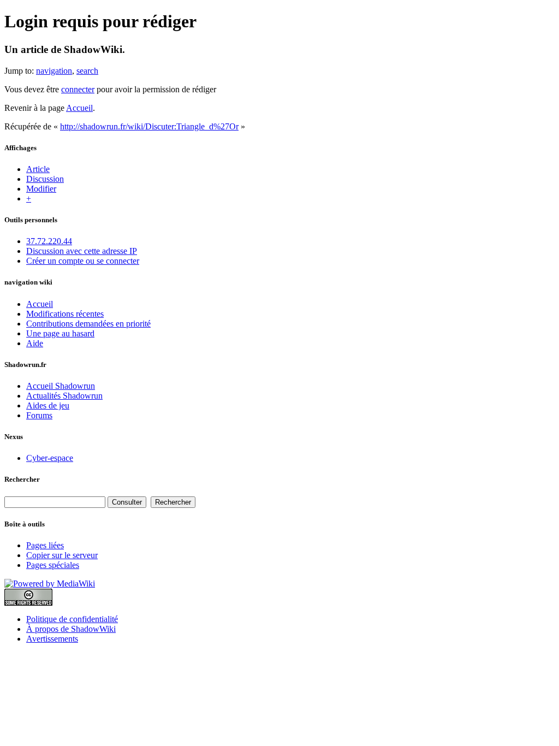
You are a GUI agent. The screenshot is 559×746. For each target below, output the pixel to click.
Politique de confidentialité (72, 619)
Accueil (79, 108)
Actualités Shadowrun (64, 395)
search (87, 70)
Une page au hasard (60, 333)
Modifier (41, 188)
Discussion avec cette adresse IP (81, 251)
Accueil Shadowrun (60, 385)
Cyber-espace (49, 458)
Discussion (45, 178)
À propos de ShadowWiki (71, 628)
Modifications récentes (65, 313)
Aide (34, 343)
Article (38, 169)
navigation (54, 70)
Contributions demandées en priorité (88, 323)
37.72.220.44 (49, 241)
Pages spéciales (52, 565)
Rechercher (22, 479)
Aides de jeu (47, 405)
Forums (39, 415)
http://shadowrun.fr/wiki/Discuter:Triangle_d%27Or (149, 126)
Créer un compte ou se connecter (82, 260)
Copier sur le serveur (62, 555)
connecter (77, 89)
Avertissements (52, 638)
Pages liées (45, 545)
